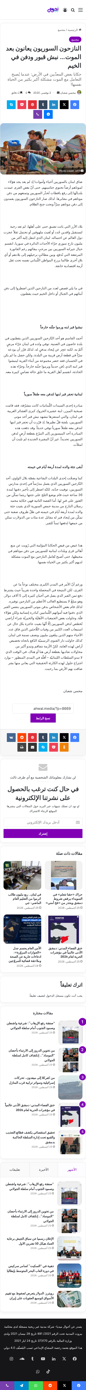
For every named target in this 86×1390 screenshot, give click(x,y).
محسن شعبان (68, 92)
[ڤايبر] (37, 114)
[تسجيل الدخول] (65, 11)
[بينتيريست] (32, 104)
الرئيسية (73, 30)
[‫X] (64, 104)
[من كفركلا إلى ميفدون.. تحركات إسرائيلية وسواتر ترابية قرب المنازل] (70, 1087)
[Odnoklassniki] (64, 747)
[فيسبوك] (74, 104)
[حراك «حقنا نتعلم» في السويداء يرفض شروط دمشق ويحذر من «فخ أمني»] (63, 875)
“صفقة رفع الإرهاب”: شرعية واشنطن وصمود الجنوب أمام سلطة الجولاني (31, 1025)
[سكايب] (11, 104)
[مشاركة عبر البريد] (32, 747)
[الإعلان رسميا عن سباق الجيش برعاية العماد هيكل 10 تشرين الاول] (69, 1248)
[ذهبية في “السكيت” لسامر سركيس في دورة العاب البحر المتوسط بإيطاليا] (69, 1276)
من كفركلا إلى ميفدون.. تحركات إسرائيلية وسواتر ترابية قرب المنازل (32, 1080)
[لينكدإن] (53, 104)
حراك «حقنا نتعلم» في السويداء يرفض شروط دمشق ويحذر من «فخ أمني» (64, 898)
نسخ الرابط (43, 718)
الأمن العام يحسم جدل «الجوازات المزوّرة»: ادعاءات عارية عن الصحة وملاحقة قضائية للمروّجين (25, 954)
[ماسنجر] (48, 114)
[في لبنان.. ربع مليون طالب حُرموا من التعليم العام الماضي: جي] (22, 875)
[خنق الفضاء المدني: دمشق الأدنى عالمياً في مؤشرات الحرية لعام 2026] (63, 929)
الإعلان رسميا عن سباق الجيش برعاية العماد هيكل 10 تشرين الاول (30, 1240)
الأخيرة (44, 1169)
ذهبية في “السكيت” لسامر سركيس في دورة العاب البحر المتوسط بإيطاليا (30, 1268)
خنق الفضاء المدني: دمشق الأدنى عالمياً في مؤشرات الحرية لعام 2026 (65, 952)
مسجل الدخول (55, 995)
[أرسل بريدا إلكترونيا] (58, 92)
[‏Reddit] (21, 737)
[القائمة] (80, 11)
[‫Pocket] (21, 104)
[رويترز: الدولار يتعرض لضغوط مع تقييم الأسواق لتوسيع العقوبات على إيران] (69, 1299)
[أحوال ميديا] (53, 9)
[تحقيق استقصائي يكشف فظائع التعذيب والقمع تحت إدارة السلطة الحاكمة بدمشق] (70, 1142)
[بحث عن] (73, 11)
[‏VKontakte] (11, 737)
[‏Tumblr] (43, 104)
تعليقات (14, 1169)
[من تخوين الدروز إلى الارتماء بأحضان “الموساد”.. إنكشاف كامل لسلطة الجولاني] (70, 1060)
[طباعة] (21, 747)
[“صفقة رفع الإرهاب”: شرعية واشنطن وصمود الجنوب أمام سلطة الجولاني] (70, 1033)
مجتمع (61, 30)
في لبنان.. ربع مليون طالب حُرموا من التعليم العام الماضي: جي (24, 898)
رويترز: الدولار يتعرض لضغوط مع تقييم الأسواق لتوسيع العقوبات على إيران (29, 1295)
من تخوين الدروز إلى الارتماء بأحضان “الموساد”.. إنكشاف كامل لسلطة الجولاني (32, 1055)
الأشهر (72, 1169)
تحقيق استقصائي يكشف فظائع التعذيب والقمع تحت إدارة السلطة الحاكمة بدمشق (30, 1137)
